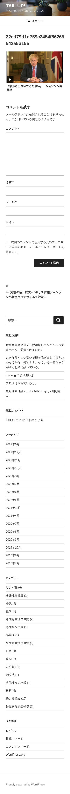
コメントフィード (17, 746)
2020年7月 (12, 523)
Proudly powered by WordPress (25, 784)
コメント (12, 128)
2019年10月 (13, 547)
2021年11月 (13, 507)
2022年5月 (12, 499)
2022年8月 (12, 476)
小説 (9, 603)
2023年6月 (12, 444)
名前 (10, 182)
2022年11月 (13, 460)
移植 (9, 690)
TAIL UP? (12, 420)
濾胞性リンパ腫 (16, 682)
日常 (9, 651)
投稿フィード (14, 738)
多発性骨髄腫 (14, 595)
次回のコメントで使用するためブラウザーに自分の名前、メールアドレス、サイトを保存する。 (35, 246)
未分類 (10, 666)
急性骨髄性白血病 (17, 619)
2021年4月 (12, 515)
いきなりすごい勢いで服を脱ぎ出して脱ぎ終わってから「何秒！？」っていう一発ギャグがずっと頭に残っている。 (35, 362)
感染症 (10, 635)
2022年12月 (13, 452)
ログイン (12, 730)
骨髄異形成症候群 (17, 706)
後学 (9, 611)
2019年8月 (12, 555)
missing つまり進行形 (20, 375)
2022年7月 (12, 483)
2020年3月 (12, 539)
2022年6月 (12, 491)
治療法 (10, 674)
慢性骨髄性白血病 (17, 643)
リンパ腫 (12, 587)
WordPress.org (15, 754)
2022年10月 (13, 468)
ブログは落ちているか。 (22, 383)
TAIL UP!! (16, 5)
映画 (9, 659)
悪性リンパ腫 (14, 627)
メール (11, 202)
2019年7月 (12, 563)
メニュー (37, 21)
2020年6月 (12, 531)
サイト (10, 222)
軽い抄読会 (13, 698)
